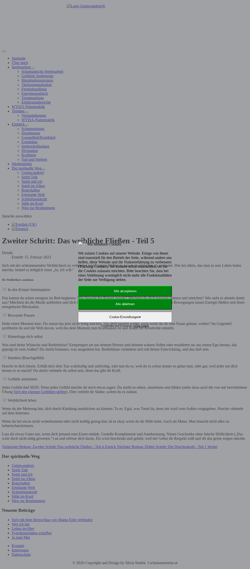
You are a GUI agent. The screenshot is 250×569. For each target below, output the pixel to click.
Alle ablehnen (125, 304)
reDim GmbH (141, 325)
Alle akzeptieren (125, 291)
